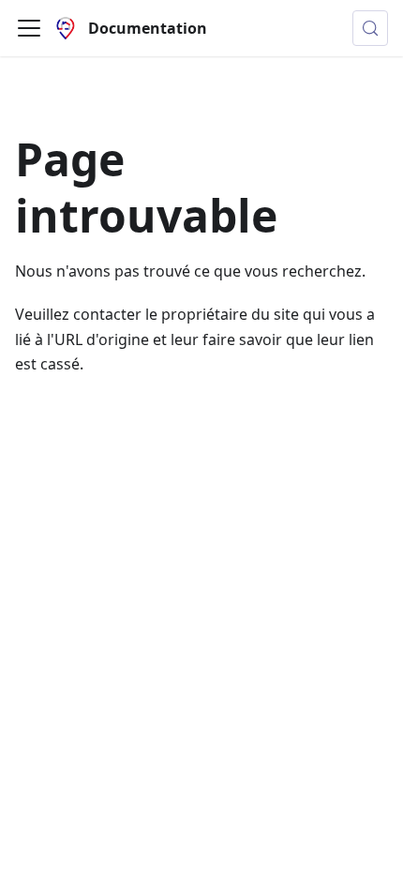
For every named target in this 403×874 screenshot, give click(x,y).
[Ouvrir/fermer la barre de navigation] (29, 28)
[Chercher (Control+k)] (370, 28)
